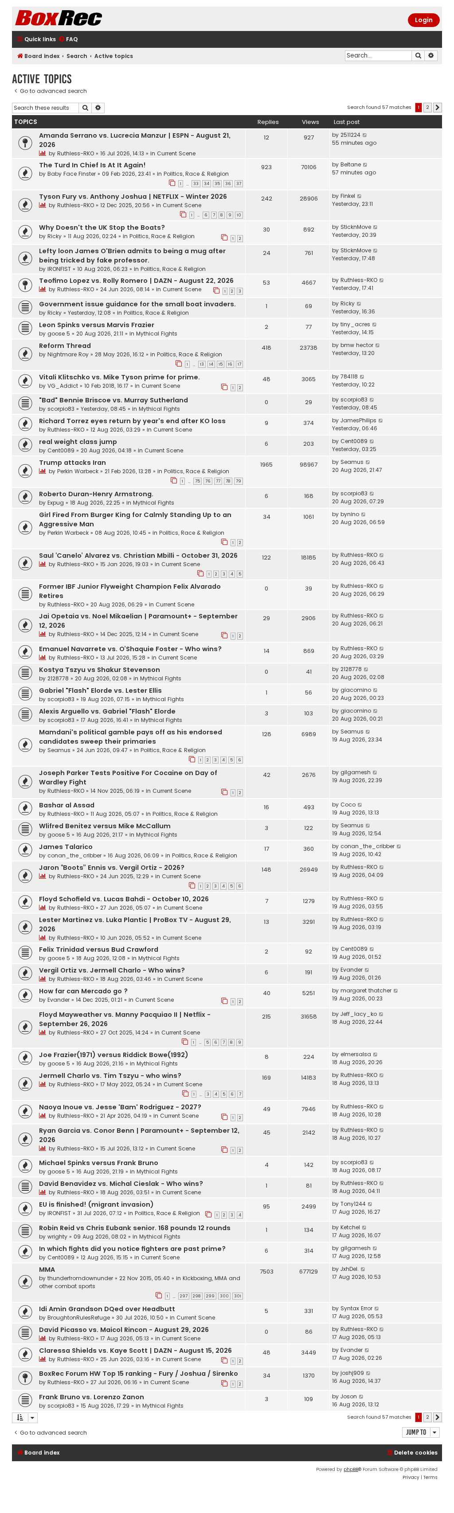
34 (206, 183)
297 (184, 1296)
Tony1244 (353, 1204)
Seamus (352, 462)
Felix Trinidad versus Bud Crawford (98, 949)
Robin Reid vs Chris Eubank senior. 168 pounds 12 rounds (135, 1228)
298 (197, 1296)
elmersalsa (355, 1054)
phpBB (351, 1469)
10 (239, 215)
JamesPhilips (358, 420)
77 (218, 481)
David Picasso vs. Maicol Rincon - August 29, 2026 (124, 1329)
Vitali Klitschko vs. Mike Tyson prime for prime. (119, 377)
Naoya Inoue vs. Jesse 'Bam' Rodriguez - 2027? (120, 1107)
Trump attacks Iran (72, 462)
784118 (349, 376)
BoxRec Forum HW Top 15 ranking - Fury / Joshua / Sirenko (138, 1373)
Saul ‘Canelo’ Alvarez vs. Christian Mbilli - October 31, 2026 (138, 555)
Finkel (347, 196)
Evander (351, 969)
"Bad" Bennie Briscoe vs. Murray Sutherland (113, 400)
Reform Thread (65, 345)
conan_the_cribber (74, 855)
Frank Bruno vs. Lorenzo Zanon (91, 1397)
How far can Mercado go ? (83, 991)
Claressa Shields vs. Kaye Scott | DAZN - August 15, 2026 (135, 1350)
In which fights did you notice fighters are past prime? (132, 1248)
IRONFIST (59, 269)
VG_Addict (62, 386)
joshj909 (352, 1373)
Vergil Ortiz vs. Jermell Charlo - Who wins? (112, 970)
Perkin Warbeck (77, 471)
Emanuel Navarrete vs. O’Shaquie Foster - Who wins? (130, 649)
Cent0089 (60, 450)
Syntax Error (356, 1308)
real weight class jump (78, 441)
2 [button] (427, 107)
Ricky (54, 236)
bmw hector (356, 345)
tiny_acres (355, 324)
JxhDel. (349, 1269)
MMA (47, 1269)
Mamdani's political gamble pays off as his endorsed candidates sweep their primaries (130, 737)
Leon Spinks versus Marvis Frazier (96, 324)
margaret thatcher (365, 990)
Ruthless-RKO (75, 153)
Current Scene (176, 153)
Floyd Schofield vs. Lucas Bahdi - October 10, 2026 (124, 899)
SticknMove (355, 227)
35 (217, 183)
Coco (348, 804)
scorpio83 (60, 409)
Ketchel (350, 1227)
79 (238, 481)
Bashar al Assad (66, 805)
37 (238, 183)
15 (221, 364)
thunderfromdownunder (80, 1278)
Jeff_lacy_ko (358, 1014)
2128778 (58, 678)
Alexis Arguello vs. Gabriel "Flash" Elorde (107, 711)
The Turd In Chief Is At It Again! (92, 165)
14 (211, 364)
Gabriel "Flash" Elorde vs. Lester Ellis (100, 690)
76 (208, 481)
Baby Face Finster (71, 174)
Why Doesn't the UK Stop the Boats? (102, 227)
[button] (437, 107)
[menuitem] (68, 40)
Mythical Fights (156, 333)
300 (224, 1296)
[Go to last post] (365, 135)
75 (197, 481)
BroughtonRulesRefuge (78, 1317)
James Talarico (66, 846)
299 (210, 1296)
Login (424, 19)
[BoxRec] (80, 19)
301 (237, 1296)
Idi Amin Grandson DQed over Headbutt (107, 1309)
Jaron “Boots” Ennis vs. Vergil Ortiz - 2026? (111, 867)
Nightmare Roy (68, 354)
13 (202, 364)
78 (228, 481)
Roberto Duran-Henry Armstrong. (96, 494)
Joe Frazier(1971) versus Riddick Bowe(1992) (113, 1054)
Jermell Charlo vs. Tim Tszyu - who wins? (110, 1075)
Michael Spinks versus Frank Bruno (98, 1162)
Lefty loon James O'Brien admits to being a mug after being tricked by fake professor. (132, 256)
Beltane (350, 164)
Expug (55, 502)
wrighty (57, 1236)
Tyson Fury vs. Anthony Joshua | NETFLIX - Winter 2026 (133, 196)
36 (228, 183)
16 (230, 364)
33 (196, 183)
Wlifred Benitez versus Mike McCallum (105, 826)
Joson (348, 1396)
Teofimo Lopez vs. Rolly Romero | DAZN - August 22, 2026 (136, 280)
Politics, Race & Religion (196, 174)
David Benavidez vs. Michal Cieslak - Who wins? (121, 1183)
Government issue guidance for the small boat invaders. (137, 304)
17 (239, 364)
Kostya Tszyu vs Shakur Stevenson (99, 669)
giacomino (355, 690)
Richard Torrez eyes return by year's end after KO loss (132, 421)
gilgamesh (355, 772)
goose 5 (58, 333)
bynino (349, 514)
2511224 (350, 135)
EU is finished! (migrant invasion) (96, 1204)
